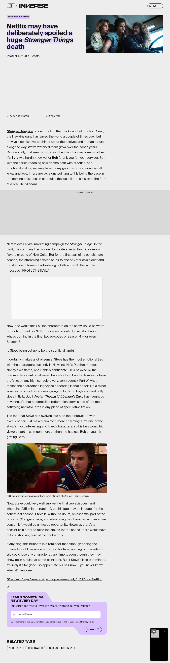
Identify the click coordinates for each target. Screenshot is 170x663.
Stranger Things (18, 131)
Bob (55, 158)
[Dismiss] (164, 631)
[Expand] (153, 631)
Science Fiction (59, 647)
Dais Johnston (21, 116)
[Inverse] (33, 6)
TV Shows (33, 647)
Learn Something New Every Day (27, 598)
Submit (91, 629)
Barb (15, 158)
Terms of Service (69, 622)
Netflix (13, 647)
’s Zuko (58, 396)
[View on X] (57, 298)
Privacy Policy (87, 622)
